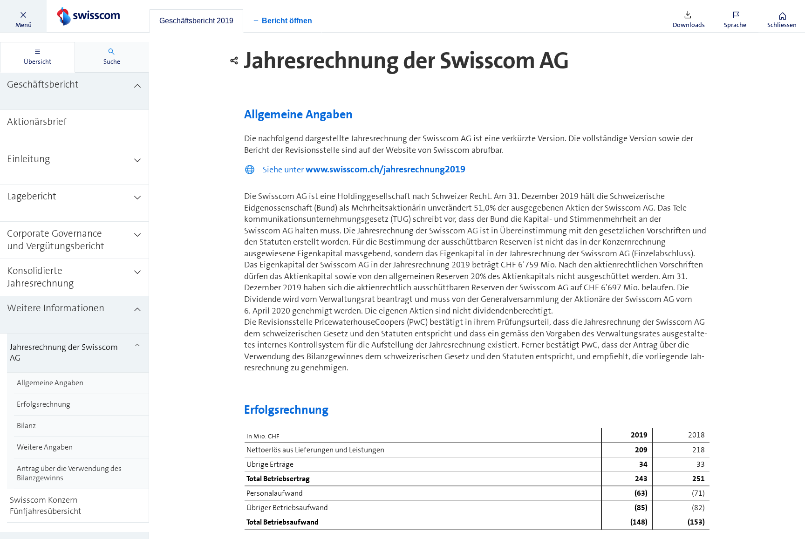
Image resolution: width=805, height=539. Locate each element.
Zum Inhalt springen (70, 5)
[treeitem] (74, 91)
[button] (23, 16)
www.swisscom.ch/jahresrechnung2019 (385, 169)
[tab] (196, 21)
